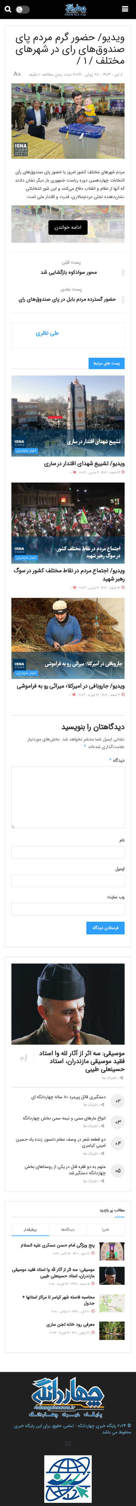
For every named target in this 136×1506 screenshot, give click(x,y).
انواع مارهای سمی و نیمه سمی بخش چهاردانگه (64, 1118)
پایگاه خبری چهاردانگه (97, 1425)
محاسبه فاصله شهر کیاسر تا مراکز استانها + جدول (58, 1300)
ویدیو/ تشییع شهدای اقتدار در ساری (84, 463)
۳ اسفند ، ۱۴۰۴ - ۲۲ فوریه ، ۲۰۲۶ (100, 695)
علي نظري (47, 333)
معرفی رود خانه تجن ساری (70, 1324)
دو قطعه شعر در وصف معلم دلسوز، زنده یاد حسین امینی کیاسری (61, 1142)
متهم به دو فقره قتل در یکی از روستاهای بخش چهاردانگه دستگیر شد (65, 1169)
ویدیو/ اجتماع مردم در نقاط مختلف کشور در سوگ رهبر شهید (69, 574)
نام (122, 840)
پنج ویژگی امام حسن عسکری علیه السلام (58, 1245)
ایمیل (120, 868)
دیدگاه (117, 760)
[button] (68, 1444)
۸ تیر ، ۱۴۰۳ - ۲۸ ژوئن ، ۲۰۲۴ (98, 74)
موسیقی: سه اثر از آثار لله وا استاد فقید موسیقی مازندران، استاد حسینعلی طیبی (82, 1061)
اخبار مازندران (26, 450)
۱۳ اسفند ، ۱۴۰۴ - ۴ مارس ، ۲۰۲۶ (100, 472)
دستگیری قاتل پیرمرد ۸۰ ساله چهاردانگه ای (68, 1096)
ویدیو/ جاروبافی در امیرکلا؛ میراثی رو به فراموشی (71, 686)
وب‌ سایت (116, 897)
